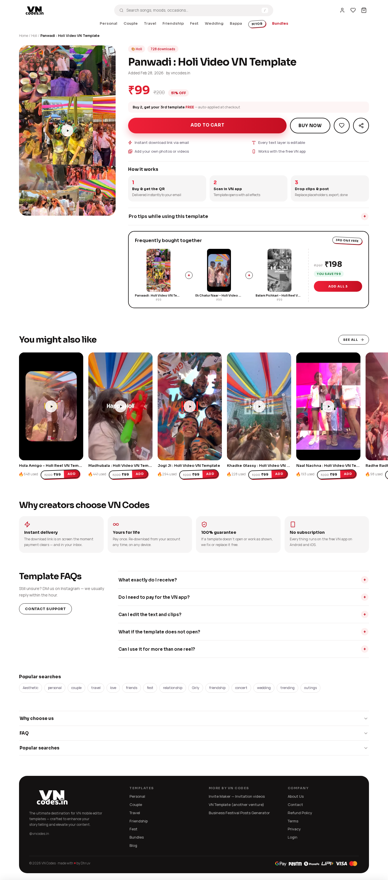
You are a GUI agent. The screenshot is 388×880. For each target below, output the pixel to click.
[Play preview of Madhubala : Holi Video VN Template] (120, 406)
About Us (296, 796)
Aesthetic (30, 687)
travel (96, 687)
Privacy (294, 828)
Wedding (214, 23)
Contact (295, 804)
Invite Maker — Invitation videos (237, 796)
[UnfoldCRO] (316, 863)
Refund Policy (300, 812)
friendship (217, 687)
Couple (131, 23)
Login (292, 837)
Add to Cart (207, 125)
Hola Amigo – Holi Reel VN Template (54, 465)
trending (287, 687)
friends (131, 687)
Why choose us (37, 718)
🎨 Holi (136, 49)
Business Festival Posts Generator (239, 812)
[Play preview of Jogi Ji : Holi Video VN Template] (190, 406)
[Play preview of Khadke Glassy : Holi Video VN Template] (259, 406)
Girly (195, 687)
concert (241, 687)
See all (350, 340)
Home (23, 35)
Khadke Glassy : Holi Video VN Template (266, 465)
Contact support (45, 609)
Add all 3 (338, 286)
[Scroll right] (348, 402)
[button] (26, 208)
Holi (34, 35)
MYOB (257, 24)
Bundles (280, 23)
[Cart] (364, 10)
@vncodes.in (39, 833)
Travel (150, 23)
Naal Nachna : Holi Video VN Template (333, 465)
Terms (293, 821)
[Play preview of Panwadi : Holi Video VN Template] (67, 130)
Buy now (310, 125)
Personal (108, 23)
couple (76, 687)
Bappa (236, 23)
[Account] (342, 10)
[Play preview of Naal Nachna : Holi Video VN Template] (328, 406)
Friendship (173, 23)
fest (150, 687)
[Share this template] (361, 125)
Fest (194, 23)
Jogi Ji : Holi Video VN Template (189, 465)
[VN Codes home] (34, 10)
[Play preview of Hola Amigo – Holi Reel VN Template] (51, 406)
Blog (133, 845)
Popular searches (39, 748)
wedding (264, 687)
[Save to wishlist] (342, 125)
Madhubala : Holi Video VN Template (123, 465)
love (113, 687)
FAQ (24, 733)
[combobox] (192, 10)
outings (310, 687)
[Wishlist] (353, 10)
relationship (172, 687)
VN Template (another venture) (236, 804)
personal (55, 687)
